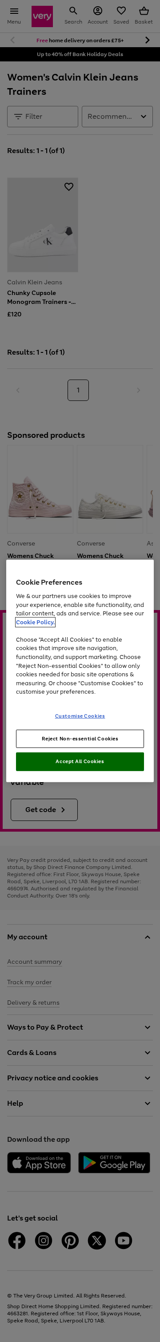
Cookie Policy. (35, 622)
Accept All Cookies (80, 761)
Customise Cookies (80, 715)
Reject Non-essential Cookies (80, 738)
